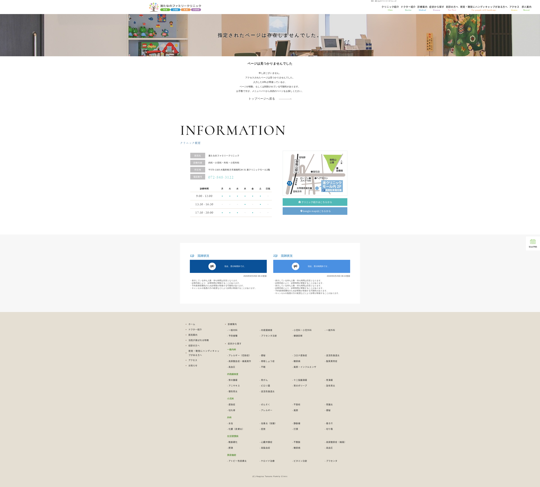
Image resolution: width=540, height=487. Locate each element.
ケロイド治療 (268, 460)
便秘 (263, 355)
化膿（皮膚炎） (236, 428)
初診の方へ (452, 8)
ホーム (191, 324)
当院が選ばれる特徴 (198, 340)
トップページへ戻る (261, 98)
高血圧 (232, 366)
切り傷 (329, 428)
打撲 (296, 428)
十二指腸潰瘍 (300, 379)
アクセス (514, 8)
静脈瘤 (297, 423)
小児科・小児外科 (303, 329)
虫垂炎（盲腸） (269, 423)
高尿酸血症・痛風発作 (240, 361)
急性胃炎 (330, 385)
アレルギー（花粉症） (240, 355)
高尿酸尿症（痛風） (336, 441)
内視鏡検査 (266, 329)
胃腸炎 (329, 404)
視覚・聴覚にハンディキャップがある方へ (484, 8)
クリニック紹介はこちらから (316, 202)
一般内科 (233, 329)
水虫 (231, 423)
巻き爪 (329, 423)
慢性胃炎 (233, 391)
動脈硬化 (233, 441)
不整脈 (297, 441)
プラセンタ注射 (269, 335)
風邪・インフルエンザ (305, 366)
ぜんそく (265, 404)
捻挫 (263, 428)
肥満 (231, 447)
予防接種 (233, 335)
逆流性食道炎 (333, 355)
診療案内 (422, 8)
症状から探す (436, 8)
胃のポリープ (300, 385)
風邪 (296, 410)
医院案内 (193, 334)
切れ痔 (232, 410)
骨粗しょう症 (268, 361)
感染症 (232, 404)
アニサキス (234, 385)
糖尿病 (297, 361)
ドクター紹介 (408, 8)
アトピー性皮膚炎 (238, 460)
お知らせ (193, 365)
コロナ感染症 (300, 355)
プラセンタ (332, 460)
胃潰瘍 (329, 379)
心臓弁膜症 (266, 441)
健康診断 (298, 335)
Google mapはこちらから (317, 211)
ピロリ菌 (265, 385)
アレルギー (266, 410)
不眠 (263, 366)
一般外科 (330, 329)
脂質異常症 (332, 361)
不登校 (297, 404)
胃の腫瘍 (233, 379)
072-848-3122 (221, 177)
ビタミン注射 (300, 460)
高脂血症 (265, 447)
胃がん (264, 379)
